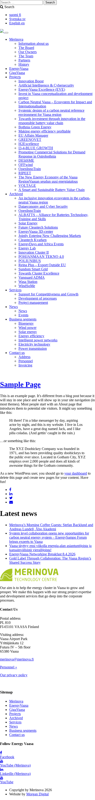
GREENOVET (29, 140)
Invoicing (25, 365)
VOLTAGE (27, 186)
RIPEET (24, 173)
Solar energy (27, 332)
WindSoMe (26, 286)
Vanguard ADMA (31, 277)
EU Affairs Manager (33, 135)
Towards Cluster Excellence (38, 273)
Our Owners (27, 52)
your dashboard (75, 473)
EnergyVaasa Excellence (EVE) (41, 89)
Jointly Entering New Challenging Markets (49, 236)
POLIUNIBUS (29, 261)
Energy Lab (27, 248)
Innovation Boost (31, 81)
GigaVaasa (17, 73)
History (23, 64)
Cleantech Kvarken (32, 240)
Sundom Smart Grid (33, 269)
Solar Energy (28, 223)
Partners (24, 60)
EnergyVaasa (18, 69)
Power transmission (32, 348)
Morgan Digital (37, 794)
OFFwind (25, 165)
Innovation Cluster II (33, 252)
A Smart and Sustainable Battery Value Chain (51, 190)
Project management (33, 302)
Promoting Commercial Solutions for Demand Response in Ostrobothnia (51, 154)
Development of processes (37, 298)
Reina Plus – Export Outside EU (42, 265)
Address (24, 357)
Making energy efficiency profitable (44, 131)
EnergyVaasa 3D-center (35, 231)
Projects (15, 77)
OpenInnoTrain (29, 169)
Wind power (27, 328)
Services (15, 290)
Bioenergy (26, 323)
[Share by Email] (11, 502)
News (13, 307)
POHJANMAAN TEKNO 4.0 (41, 257)
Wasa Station (27, 282)
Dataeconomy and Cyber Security (43, 206)
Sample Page (20, 384)
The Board (26, 48)
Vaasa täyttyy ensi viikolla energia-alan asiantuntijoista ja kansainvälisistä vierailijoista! (50, 548)
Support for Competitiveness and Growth (48, 294)
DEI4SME (26, 160)
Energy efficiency (31, 336)
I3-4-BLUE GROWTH (35, 148)
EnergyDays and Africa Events (41, 244)
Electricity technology (34, 344)
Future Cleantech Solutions (38, 227)
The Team (25, 56)
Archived (16, 194)
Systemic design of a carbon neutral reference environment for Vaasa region (51, 112)
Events (23, 315)
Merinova (16, 39)
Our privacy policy (13, 675)
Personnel (25, 361)
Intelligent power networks (37, 340)
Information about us (33, 43)
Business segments (22, 319)
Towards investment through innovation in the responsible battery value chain (51, 121)
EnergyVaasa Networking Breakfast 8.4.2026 (42, 554)
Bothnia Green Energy (34, 127)
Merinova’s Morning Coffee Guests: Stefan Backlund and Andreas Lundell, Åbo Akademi (51, 527)
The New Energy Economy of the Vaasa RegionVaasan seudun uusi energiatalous (48, 179)
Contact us (17, 353)
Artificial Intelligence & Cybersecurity (46, 85)
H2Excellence (28, 144)
